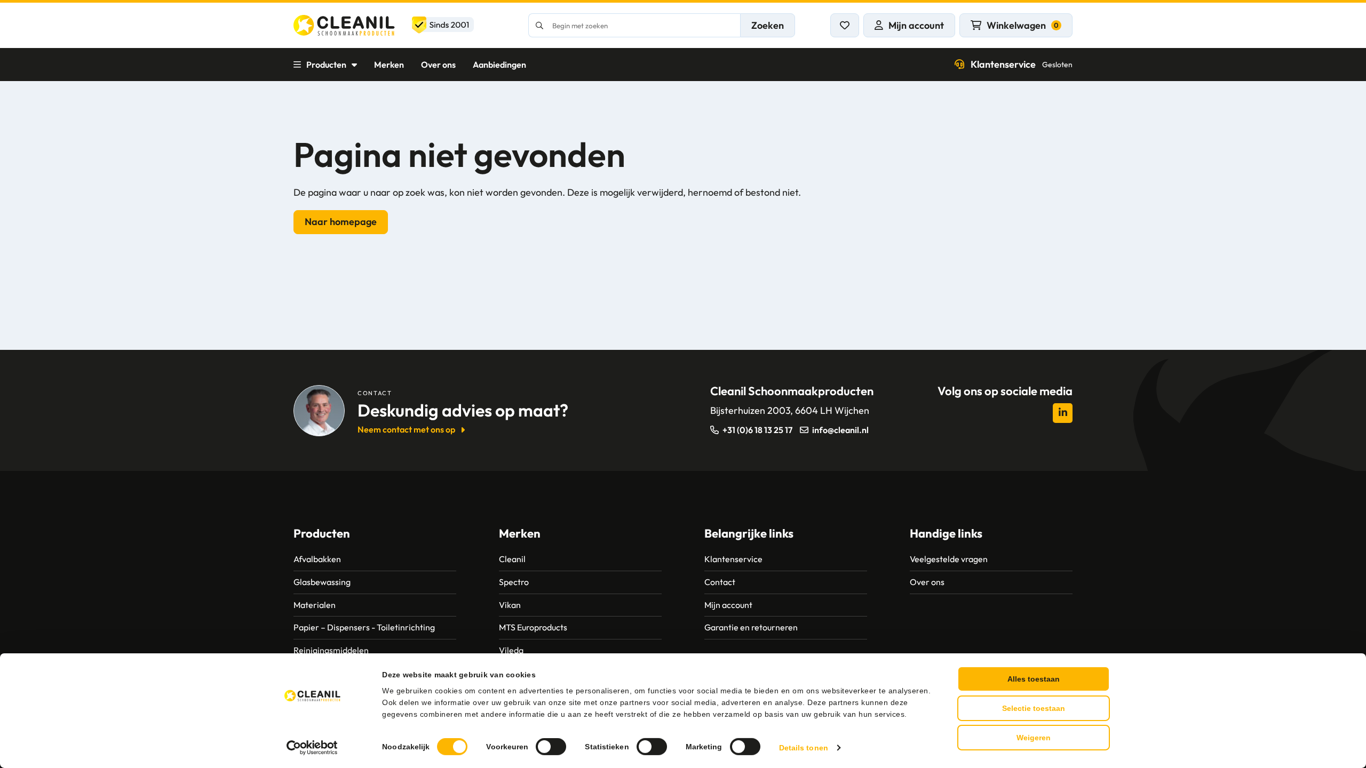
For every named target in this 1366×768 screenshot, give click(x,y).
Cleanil (512, 559)
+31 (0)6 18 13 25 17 (757, 430)
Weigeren (1033, 737)
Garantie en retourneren (751, 627)
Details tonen (803, 747)
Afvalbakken (317, 559)
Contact (719, 582)
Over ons (438, 64)
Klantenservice (1022, 64)
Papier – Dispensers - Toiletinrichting (364, 627)
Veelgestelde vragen (949, 559)
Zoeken (767, 25)
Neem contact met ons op (406, 429)
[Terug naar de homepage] (383, 25)
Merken (389, 64)
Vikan (510, 604)
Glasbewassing (322, 582)
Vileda (511, 650)
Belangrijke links (748, 533)
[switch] (551, 746)
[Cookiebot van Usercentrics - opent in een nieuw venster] (312, 747)
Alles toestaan (1033, 679)
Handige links (946, 533)
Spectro (514, 582)
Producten (326, 64)
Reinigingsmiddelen (331, 650)
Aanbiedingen (499, 64)
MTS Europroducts (533, 627)
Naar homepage (341, 221)
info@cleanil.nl (840, 430)
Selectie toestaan (1033, 708)
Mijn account (728, 604)
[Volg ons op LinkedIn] (1063, 413)
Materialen (314, 604)
